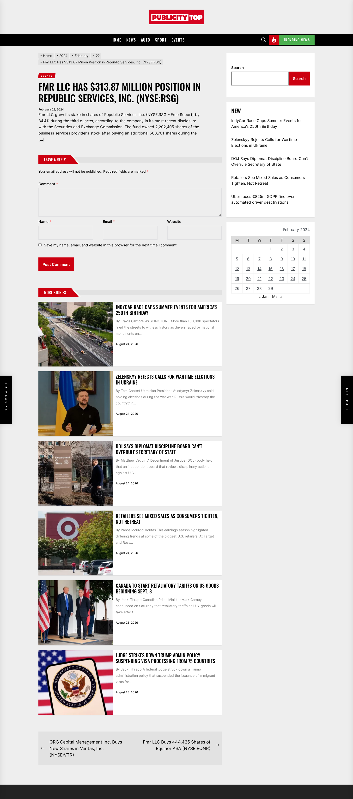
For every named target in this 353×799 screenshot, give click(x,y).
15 (270, 268)
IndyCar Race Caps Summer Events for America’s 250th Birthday (167, 309)
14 (259, 268)
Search (237, 67)
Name (44, 221)
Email (109, 221)
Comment (48, 184)
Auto (145, 39)
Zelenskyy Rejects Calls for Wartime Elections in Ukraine (165, 379)
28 (259, 288)
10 (293, 258)
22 (270, 278)
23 (281, 278)
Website (174, 221)
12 (237, 268)
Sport (161, 39)
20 (248, 278)
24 (293, 278)
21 (259, 278)
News (131, 39)
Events (178, 39)
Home (116, 39)
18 (304, 268)
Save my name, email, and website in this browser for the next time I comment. (110, 245)
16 (282, 268)
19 (237, 278)
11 (304, 258)
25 (304, 278)
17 (293, 268)
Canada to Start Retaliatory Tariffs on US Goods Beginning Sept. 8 (167, 588)
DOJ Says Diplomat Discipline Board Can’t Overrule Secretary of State (159, 449)
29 (270, 288)
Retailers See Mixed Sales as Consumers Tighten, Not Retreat (167, 518)
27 (248, 288)
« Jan (263, 296)
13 (248, 268)
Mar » (277, 296)
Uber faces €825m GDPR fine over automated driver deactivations (263, 199)
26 (237, 288)
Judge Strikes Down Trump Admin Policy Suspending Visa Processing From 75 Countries (165, 658)
